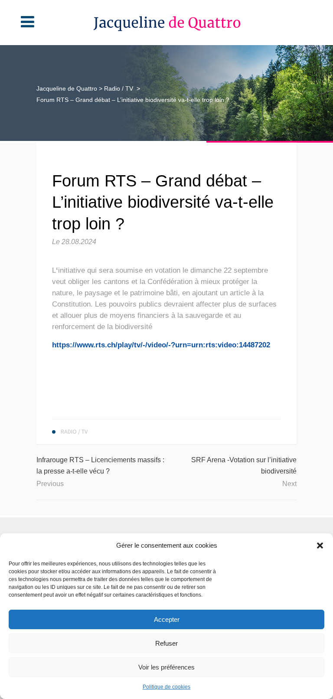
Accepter (167, 619)
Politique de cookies (166, 687)
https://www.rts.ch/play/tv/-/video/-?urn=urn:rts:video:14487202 (161, 345)
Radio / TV (118, 88)
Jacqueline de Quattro (66, 88)
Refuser (166, 643)
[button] (320, 545)
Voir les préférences (166, 667)
